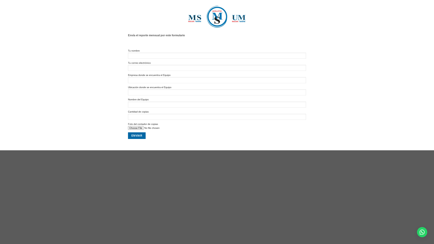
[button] (422, 232)
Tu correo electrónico (139, 63)
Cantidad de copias (138, 111)
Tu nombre (134, 50)
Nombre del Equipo (138, 99)
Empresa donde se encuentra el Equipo (149, 75)
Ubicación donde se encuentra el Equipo (149, 87)
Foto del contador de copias (143, 124)
